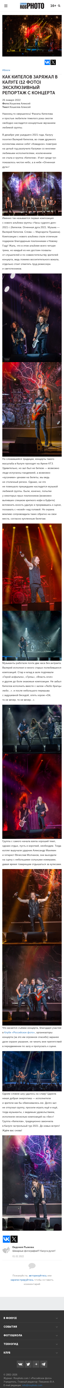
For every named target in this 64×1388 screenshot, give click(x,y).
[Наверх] (59, 1376)
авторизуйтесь (38, 1275)
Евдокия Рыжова (23, 1247)
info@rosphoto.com (32, 1385)
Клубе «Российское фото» (19, 1032)
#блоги (6, 70)
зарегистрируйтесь (22, 1280)
